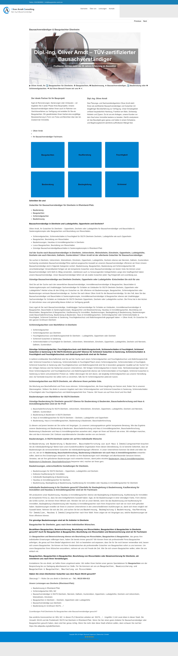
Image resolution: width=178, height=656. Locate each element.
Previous (137, 21)
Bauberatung (38, 210)
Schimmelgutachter (41, 216)
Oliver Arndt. (38, 131)
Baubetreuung (38, 219)
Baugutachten (38, 213)
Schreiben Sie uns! (37, 201)
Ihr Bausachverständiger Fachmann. (48, 137)
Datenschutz (100, 634)
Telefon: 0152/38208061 (36, 2)
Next (145, 21)
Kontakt (107, 634)
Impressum (93, 634)
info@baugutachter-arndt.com (54, 2)
